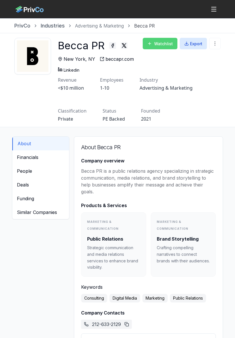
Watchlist (163, 43)
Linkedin (71, 70)
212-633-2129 (106, 324)
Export (196, 43)
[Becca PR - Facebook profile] (112, 45)
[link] (144, 25)
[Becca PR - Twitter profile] (124, 45)
